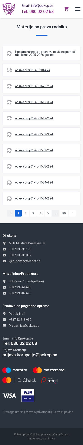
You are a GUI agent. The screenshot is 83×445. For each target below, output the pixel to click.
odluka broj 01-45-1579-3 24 (34, 134)
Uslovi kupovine (63, 412)
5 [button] (48, 213)
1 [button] (18, 213)
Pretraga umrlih (13, 412)
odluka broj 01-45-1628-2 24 (34, 86)
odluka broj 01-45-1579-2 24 (34, 150)
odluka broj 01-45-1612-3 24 (34, 102)
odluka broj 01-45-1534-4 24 (34, 182)
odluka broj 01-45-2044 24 (32, 70)
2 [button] (26, 213)
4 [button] (41, 213)
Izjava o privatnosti (38, 412)
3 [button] (33, 213)
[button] (77, 9)
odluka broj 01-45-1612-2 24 (34, 118)
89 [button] (64, 213)
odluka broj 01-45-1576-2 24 (34, 166)
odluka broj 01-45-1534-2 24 (34, 198)
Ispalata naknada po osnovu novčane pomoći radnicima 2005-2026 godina (45, 53)
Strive (51, 438)
